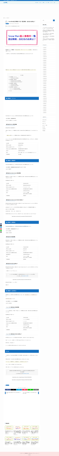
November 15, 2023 (26, 373)
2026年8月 (44, 47)
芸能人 (44, 130)
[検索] (54, 0)
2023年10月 (45, 101)
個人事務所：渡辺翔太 (13, 83)
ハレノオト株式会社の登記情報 (15, 88)
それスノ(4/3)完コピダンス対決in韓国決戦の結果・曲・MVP (48, 36)
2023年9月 (44, 103)
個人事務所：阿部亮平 (13, 79)
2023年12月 (45, 98)
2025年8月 (44, 62)
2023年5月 (44, 110)
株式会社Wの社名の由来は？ (15, 85)
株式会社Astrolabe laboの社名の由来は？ (16, 81)
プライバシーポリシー (35, 453)
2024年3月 (44, 92)
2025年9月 (44, 60)
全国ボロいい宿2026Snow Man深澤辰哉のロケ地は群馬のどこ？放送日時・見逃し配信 (48, 40)
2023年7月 (44, 107)
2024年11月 (45, 78)
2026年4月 (44, 51)
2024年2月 (44, 94)
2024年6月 (44, 87)
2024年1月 (44, 96)
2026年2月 (44, 53)
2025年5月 (44, 67)
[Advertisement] (29, 11)
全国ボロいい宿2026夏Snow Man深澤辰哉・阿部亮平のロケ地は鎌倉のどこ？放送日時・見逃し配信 (48, 31)
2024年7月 (44, 85)
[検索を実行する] (54, 20)
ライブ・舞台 (45, 125)
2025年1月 (44, 74)
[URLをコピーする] (36, 389)
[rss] (53, 0)
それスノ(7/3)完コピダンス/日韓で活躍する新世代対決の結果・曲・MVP (48, 34)
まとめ (11, 90)
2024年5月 (44, 89)
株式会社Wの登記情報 (14, 84)
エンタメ (45, 123)
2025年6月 (44, 65)
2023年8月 (44, 105)
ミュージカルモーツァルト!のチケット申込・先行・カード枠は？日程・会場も (48, 28)
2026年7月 (44, 49)
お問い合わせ (30, 453)
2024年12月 (45, 76)
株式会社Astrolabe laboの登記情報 (16, 80)
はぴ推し (6, 2)
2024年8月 (44, 83)
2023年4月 (44, 112)
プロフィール (22, 453)
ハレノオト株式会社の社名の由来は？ (16, 89)
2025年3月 (44, 71)
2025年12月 (45, 56)
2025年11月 (45, 58)
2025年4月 (44, 69)
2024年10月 (45, 80)
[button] (7, 389)
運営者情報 (26, 453)
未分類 (44, 128)
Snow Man (7, 23)
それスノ (45, 121)
